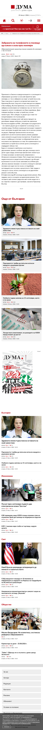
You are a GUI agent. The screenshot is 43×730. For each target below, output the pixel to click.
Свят (4, 539)
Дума (7, 54)
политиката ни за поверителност (21, 723)
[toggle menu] (38, 20)
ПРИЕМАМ (6, 726)
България (8, 33)
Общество (6, 605)
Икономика (7, 476)
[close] (41, 715)
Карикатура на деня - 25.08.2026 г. (14, 643)
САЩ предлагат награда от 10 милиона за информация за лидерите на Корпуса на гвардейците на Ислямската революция (21, 580)
